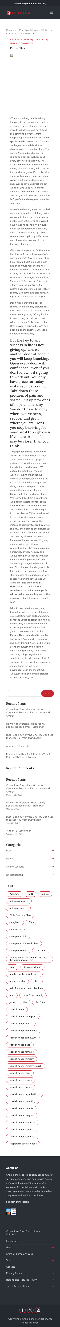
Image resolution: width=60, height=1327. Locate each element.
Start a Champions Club (19, 1254)
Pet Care (40, 1002)
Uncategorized (14, 875)
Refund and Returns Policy (21, 1280)
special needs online (20, 1087)
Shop (9, 1260)
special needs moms (20, 1080)
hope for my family (33, 995)
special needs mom (19, 1073)
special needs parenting (22, 1101)
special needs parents (21, 1108)
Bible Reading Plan (20, 915)
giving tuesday (17, 981)
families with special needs (24, 974)
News (13, 43)
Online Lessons (15, 866)
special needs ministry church (25, 1066)
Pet (25, 1002)
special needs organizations (24, 1094)
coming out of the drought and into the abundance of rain (28, 959)
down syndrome (32, 967)
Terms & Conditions (17, 1286)
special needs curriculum (22, 1037)
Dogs (12, 967)
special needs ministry (21, 1058)
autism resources (18, 908)
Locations (11, 1241)
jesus (12, 1002)
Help (36, 981)
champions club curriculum (23, 943)
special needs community (23, 1030)
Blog (9, 850)
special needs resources (22, 1136)
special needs (16, 1009)
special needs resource (21, 1129)
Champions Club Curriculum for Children (24, 1233)
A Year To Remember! (19, 746)
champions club (18, 936)
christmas (41, 950)
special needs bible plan (22, 1016)
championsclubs (18, 950)
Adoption (14, 894)
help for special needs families (26, 988)
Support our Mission (17, 1201)
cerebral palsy (17, 929)
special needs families (21, 1051)
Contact (10, 1267)
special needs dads (19, 1044)
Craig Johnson (23, 39)
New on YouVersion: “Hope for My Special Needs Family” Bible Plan (25, 725)
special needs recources (22, 1122)
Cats (31, 922)
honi (11, 995)
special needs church (20, 1023)
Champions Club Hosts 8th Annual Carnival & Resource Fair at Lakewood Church (28, 712)
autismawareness (18, 901)
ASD (30, 894)
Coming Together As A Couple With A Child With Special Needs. (28, 755)
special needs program (21, 1115)
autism (45, 894)
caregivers (14, 922)
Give (8, 1247)
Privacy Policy (14, 1273)
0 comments (26, 43)
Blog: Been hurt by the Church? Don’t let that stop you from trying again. (29, 736)
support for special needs (23, 1143)
